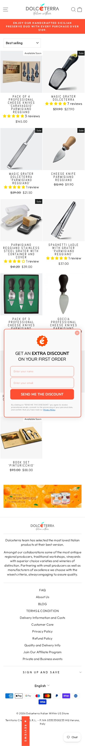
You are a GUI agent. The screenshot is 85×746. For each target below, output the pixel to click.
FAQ (42, 590)
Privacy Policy (42, 631)
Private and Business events (42, 659)
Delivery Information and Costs (42, 618)
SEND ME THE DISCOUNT (42, 394)
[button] (14, 116)
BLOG (42, 604)
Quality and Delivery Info (42, 645)
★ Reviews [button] (25, 731)
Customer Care (42, 624)
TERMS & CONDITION (42, 611)
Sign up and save (41, 672)
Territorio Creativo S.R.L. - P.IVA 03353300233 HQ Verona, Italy (42, 721)
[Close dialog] (77, 332)
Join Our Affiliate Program (42, 652)
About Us (42, 597)
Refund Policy (42, 638)
